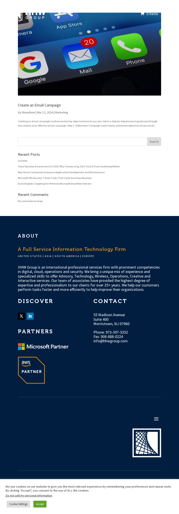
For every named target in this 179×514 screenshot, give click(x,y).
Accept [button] (40, 504)
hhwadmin (28, 112)
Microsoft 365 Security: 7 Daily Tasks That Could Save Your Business (55, 178)
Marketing (61, 112)
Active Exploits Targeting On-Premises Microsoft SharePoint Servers (54, 183)
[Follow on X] (21, 316)
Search (154, 142)
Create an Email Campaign (39, 105)
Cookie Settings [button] (18, 504)
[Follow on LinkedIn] (30, 316)
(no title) (22, 160)
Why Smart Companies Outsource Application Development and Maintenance (61, 172)
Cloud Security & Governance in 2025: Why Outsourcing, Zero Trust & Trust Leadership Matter (69, 166)
